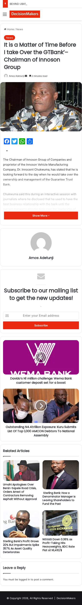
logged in (24, 579)
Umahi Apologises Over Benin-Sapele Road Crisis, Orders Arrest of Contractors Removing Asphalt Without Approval (20, 492)
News (19, 29)
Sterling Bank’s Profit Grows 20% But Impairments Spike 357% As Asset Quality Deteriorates (21, 546)
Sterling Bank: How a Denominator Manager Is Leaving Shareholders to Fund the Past (59, 498)
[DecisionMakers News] (25, 14)
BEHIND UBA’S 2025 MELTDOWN (29, 3)
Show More (40, 215)
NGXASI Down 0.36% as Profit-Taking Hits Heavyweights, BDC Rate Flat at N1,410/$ (59, 544)
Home (10, 29)
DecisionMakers (66, 598)
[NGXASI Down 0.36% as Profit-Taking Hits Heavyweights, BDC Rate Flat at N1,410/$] (61, 523)
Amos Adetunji (16, 75)
